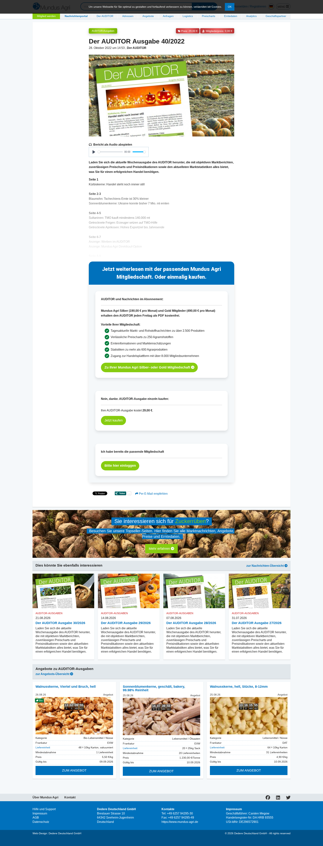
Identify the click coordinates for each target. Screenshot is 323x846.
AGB (36, 817)
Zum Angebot (74, 770)
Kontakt (70, 797)
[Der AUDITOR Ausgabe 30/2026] (63, 591)
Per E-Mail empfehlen (153, 493)
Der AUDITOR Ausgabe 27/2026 (257, 623)
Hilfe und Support (44, 809)
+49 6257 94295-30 (180, 813)
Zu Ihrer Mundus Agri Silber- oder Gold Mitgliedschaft (147, 367)
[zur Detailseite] (161, 716)
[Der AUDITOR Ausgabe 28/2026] (194, 591)
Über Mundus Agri (45, 797)
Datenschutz (41, 821)
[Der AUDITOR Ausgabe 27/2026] (259, 591)
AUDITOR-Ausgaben (103, 30)
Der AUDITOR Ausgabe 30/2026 (60, 623)
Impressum (40, 813)
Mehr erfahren (160, 548)
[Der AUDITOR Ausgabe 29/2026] (129, 591)
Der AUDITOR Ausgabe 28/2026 (191, 623)
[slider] (110, 152)
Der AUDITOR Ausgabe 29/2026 (126, 623)
